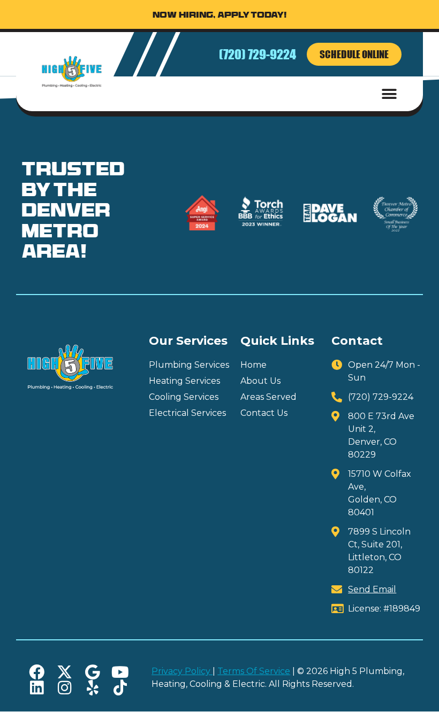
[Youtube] (120, 672)
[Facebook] (36, 672)
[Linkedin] (36, 687)
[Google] (92, 672)
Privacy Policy (182, 671)
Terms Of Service (253, 671)
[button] (389, 94)
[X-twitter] (64, 672)
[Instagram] (64, 687)
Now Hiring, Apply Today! (220, 15)
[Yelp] (92, 687)
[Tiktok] (120, 687)
